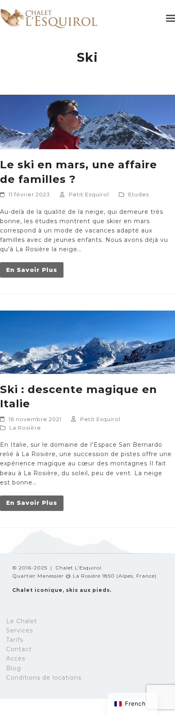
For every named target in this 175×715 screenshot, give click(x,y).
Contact (19, 649)
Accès (15, 658)
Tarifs (14, 639)
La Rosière (25, 427)
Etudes (138, 194)
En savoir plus (31, 270)
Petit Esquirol (89, 194)
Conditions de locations (43, 677)
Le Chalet (21, 621)
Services (19, 630)
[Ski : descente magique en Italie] (87, 342)
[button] (170, 18)
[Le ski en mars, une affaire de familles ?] (87, 121)
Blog (13, 668)
